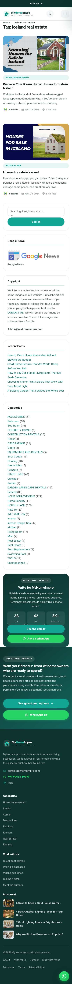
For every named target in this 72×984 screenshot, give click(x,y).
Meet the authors (13, 885)
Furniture (13, 469)
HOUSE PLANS (13, 165)
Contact (34, 960)
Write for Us (19, 960)
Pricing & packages (14, 866)
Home (6, 22)
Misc (10, 536)
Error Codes (15, 456)
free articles (15, 465)
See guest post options (33, 703)
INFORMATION (16, 514)
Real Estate (14, 545)
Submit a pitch (11, 879)
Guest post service (14, 861)
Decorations (10, 820)
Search (36, 221)
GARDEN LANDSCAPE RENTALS (27, 487)
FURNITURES (15, 474)
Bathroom (13, 421)
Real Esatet (14, 540)
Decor (11, 439)
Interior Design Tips (19, 523)
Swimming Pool (17, 554)
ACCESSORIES (16, 416)
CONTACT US (15, 312)
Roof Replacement (19, 549)
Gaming (12, 478)
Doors (11, 447)
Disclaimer (9, 967)
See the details (36, 629)
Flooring (12, 461)
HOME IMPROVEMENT (17, 77)
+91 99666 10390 (19, 776)
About (6, 960)
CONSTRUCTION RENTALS (23, 434)
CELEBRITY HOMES (19, 430)
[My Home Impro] (23, 13)
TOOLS (12, 558)
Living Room (15, 531)
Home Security (16, 500)
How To (12, 509)
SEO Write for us (51, 960)
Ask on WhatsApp (38, 638)
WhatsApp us (38, 715)
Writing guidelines (13, 872)
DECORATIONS (16, 443)
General (12, 492)
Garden (12, 483)
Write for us (36, 3)
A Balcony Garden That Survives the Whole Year (36, 390)
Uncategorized (16, 562)
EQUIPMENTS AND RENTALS (25, 452)
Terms (21, 967)
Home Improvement (14, 802)
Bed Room (14, 425)
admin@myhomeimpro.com (24, 770)
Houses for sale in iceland (21, 172)
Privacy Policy (36, 967)
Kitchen (12, 527)
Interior (12, 518)
